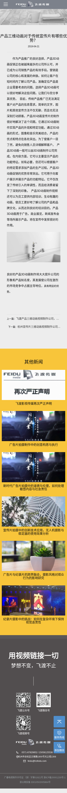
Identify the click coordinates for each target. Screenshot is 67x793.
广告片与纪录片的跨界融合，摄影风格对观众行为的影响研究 (33, 576)
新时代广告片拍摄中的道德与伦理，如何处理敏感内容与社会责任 (33, 487)
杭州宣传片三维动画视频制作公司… (39, 326)
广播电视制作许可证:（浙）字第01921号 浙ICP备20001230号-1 (35, 777)
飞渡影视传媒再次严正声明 (33, 403)
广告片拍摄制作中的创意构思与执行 (33, 445)
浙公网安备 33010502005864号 (35, 782)
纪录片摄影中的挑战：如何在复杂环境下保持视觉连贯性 (33, 621)
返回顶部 (59, 721)
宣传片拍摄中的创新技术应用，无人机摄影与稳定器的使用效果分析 (33, 532)
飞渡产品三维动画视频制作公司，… (37, 318)
